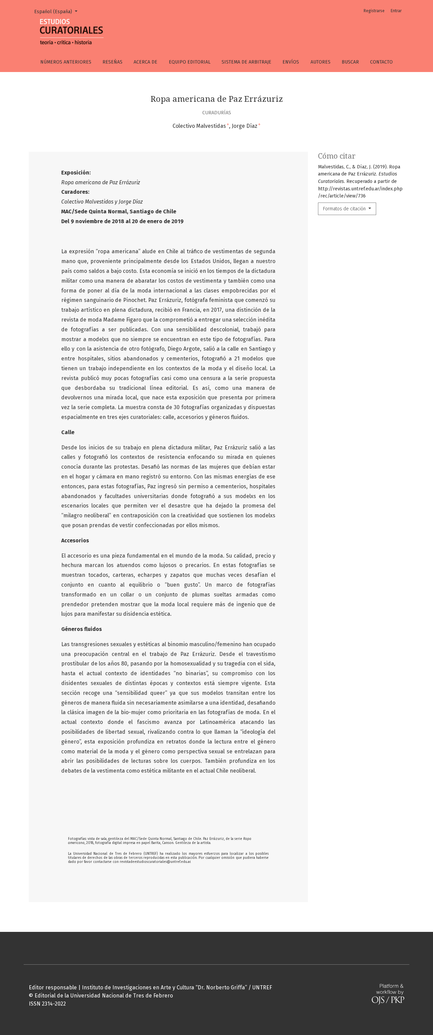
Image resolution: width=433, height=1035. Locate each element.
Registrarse (374, 10)
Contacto (381, 62)
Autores (321, 62)
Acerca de (145, 62)
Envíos (290, 62)
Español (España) (58, 11)
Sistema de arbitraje (246, 62)
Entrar (396, 10)
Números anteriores (65, 62)
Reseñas (112, 62)
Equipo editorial (189, 62)
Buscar (350, 62)
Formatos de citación (345, 209)
